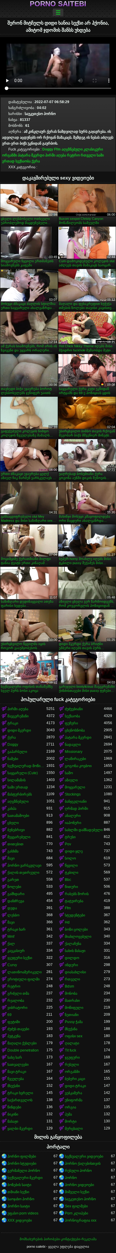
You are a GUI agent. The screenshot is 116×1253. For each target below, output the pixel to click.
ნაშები (12, 759)
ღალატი (72, 1043)
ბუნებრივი (16, 830)
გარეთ (13, 880)
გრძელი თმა (18, 993)
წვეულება (15, 1079)
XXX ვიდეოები (19, 1220)
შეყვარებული (18, 837)
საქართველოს (19, 1100)
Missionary (73, 752)
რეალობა (15, 1000)
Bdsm (69, 986)
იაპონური (73, 823)
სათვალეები (18, 1064)
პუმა (68, 1114)
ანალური (73, 816)
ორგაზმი (9, 155)
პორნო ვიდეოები (79, 1185)
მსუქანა (71, 1029)
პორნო (71, 1178)
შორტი (70, 1121)
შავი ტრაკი (16, 1072)
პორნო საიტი (18, 1206)
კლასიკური (93, 149)
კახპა (11, 808)
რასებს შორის (77, 894)
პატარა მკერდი (31, 155)
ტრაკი (12, 723)
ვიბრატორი (17, 1008)
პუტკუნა (14, 1036)
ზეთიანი (72, 1015)
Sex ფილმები (76, 1206)
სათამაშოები (18, 816)
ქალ (11, 944)
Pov (68, 844)
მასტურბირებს (19, 794)
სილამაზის (16, 780)
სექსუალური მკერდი (25, 1178)
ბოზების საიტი (19, 1185)
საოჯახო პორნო (20, 1199)
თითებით (15, 844)
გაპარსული (17, 752)
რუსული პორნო (78, 1171)
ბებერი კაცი (75, 1079)
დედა (12, 908)
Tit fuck (70, 1050)
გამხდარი (15, 894)
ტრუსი (70, 837)
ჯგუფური (72, 1057)
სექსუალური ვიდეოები (84, 1156)
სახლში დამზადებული (84, 830)
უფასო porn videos (22, 1213)
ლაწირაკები (75, 759)
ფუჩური (71, 723)
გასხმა (12, 851)
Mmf (10, 936)
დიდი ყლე (74, 851)
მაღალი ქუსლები (22, 1043)
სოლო (70, 858)
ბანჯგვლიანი (76, 801)
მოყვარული (75, 787)
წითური (71, 887)
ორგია (70, 1107)
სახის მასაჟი (75, 951)
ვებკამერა (73, 1093)
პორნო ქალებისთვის (83, 1163)
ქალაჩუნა (73, 944)
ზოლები (14, 887)
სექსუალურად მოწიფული (26, 766)
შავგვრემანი (18, 716)
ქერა (36, 161)
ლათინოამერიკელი (24, 972)
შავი (11, 858)
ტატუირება (74, 901)
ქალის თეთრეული (23, 872)
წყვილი (71, 865)
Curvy (12, 965)
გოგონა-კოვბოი (78, 766)
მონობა (71, 993)
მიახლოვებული (78, 936)
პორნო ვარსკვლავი (24, 865)
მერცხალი (74, 1128)
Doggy (47, 149)
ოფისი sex (73, 1036)
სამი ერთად (17, 787)
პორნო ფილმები (21, 1156)
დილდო (72, 958)
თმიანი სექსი (18, 1192)
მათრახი (72, 1000)
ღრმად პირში (76, 808)
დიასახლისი (75, 972)
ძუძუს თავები (18, 1029)
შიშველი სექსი (77, 1192)
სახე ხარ (14, 1057)
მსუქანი (13, 1086)
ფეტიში (13, 1022)
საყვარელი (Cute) (22, 773)
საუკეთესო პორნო (80, 1199)
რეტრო (73, 155)
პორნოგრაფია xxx (80, 1220)
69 (9, 1015)
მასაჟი (12, 1121)
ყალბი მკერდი (19, 1128)
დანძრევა (15, 901)
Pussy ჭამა (74, 1022)
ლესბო (13, 915)
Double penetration (23, 1050)
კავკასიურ (16, 951)
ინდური (71, 965)
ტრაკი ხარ (16, 929)
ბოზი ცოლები (76, 929)
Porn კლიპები (76, 1213)
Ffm (57, 149)
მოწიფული (74, 1008)
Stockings (73, 794)
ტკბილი (71, 872)
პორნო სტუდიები (21, 1163)
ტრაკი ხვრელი (20, 1093)
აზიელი (71, 780)
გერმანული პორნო (23, 1171)
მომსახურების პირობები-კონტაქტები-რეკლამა (58, 1239)
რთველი (88, 155)
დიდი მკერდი (19, 730)
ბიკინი (12, 1114)
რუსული (72, 1064)
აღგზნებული (72, 149)
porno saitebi (58, 4)
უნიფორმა (73, 1100)
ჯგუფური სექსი (19, 958)
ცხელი (13, 823)
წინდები (14, 1107)
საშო (69, 773)
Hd (67, 922)
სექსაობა (23, 161)
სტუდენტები (75, 915)
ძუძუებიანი (74, 709)
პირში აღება (55, 155)
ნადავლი (73, 744)
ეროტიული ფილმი (23, 979)
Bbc (68, 880)
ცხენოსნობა (75, 730)
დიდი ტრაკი (75, 1086)
